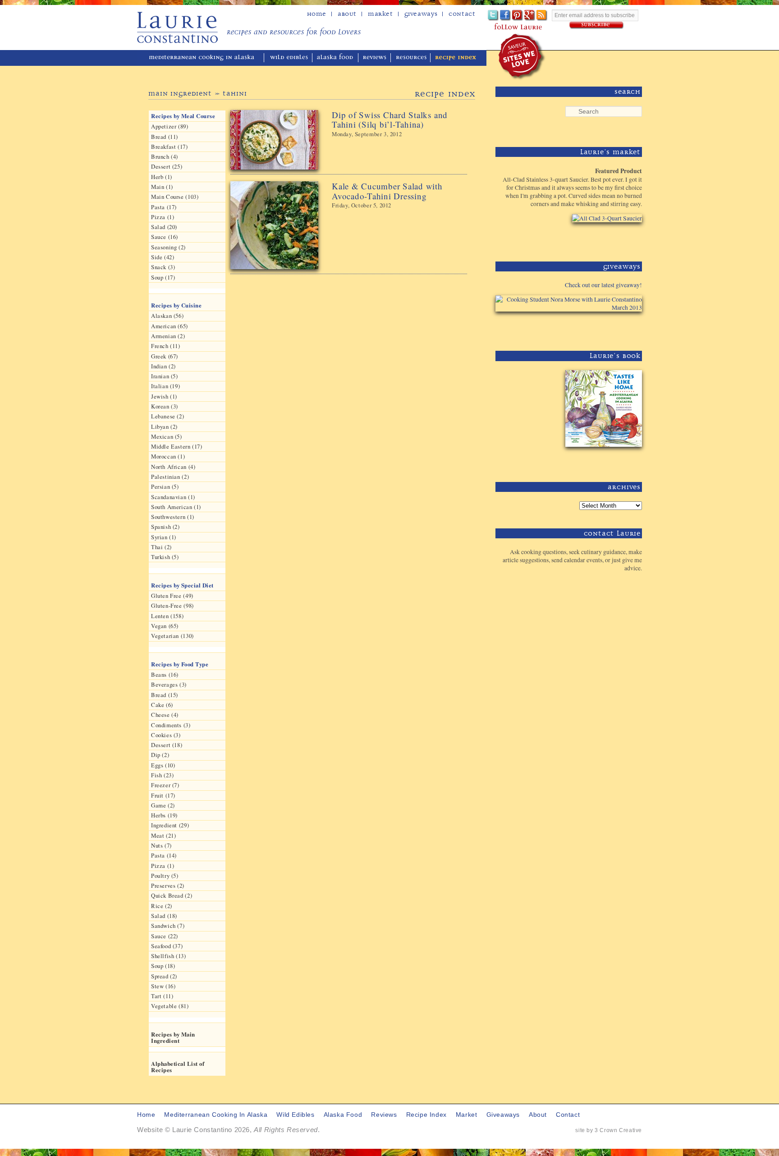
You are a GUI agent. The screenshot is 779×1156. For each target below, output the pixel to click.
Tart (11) (162, 996)
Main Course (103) (174, 197)
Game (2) (163, 805)
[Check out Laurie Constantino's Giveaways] (614, 328)
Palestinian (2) (170, 476)
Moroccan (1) (168, 456)
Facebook (505, 15)
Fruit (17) (163, 795)
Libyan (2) (164, 426)
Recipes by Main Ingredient (173, 1037)
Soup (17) (163, 277)
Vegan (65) (165, 626)
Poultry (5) (165, 876)
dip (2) (160, 755)
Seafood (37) (167, 946)
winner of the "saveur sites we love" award (522, 56)
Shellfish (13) (168, 956)
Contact (462, 14)
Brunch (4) (164, 156)
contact (568, 1114)
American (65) (169, 326)
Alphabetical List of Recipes (177, 1067)
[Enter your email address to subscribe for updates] (597, 25)
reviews (375, 58)
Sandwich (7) (167, 926)
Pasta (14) (164, 855)
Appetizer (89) (169, 126)
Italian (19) (165, 386)
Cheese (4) (165, 715)
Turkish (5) (165, 557)
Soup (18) (163, 966)
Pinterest (518, 15)
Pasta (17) (164, 207)
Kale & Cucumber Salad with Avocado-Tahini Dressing (387, 190)
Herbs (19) (164, 815)
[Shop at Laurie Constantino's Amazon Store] (601, 238)
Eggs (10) (163, 765)
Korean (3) (164, 406)
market (466, 1114)
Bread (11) (164, 137)
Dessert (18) (166, 745)
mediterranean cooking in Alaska (205, 58)
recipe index (455, 58)
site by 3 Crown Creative (608, 1130)
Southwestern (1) (172, 517)
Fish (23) (162, 775)
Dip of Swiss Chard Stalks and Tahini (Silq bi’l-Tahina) (390, 119)
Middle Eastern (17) (176, 446)
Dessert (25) (166, 166)
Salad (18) (164, 916)
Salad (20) (164, 227)
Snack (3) (163, 267)
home (316, 14)
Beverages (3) (169, 684)
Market (380, 14)
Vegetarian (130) (172, 636)
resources (411, 58)
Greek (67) (164, 356)
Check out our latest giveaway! (603, 285)
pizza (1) (162, 866)
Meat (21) (163, 835)
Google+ (530, 15)
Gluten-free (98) (172, 605)
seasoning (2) (168, 247)
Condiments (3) (171, 725)
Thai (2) (161, 547)
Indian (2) (163, 366)
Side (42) (162, 257)
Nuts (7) (161, 845)
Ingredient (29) (170, 825)
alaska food (336, 58)
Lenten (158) (167, 616)
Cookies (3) (166, 735)
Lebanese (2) (167, 416)
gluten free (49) (172, 596)
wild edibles (289, 58)
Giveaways (420, 14)
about (347, 14)
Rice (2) (161, 906)
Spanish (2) (165, 527)
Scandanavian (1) (173, 497)
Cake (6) (162, 705)
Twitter (493, 15)
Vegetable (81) (170, 1006)
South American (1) (176, 507)
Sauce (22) (164, 936)
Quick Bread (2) (171, 895)
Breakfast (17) (169, 146)
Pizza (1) (162, 217)
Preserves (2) (167, 885)
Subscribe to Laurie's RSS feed (542, 15)
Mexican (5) (166, 436)
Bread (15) (164, 695)
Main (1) (162, 187)
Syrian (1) (163, 537)
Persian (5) (165, 486)
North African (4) (173, 467)
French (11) (165, 346)
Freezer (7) (165, 785)
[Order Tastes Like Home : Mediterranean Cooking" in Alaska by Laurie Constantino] (601, 459)
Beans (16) (165, 674)
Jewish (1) (164, 396)
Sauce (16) (164, 237)
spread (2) (164, 976)
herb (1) (161, 177)
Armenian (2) (168, 336)
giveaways (503, 1114)
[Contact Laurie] (614, 582)
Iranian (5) (164, 376)
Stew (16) (163, 986)
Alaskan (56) (167, 316)
